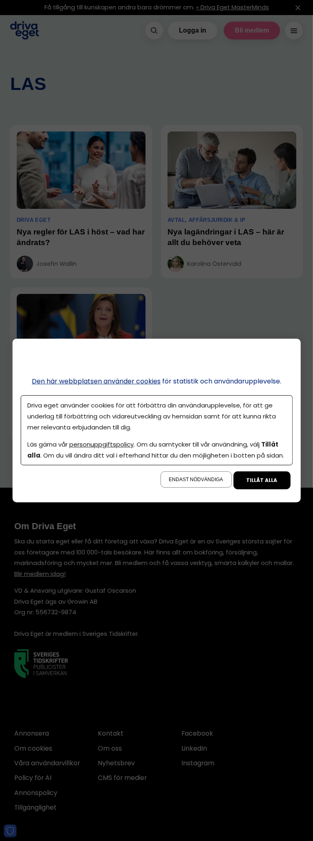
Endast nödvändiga (196, 479)
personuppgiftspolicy (101, 444)
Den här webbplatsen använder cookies (96, 381)
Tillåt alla (261, 480)
